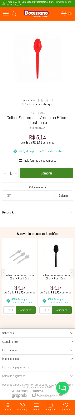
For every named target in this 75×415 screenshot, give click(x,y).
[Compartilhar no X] (46, 100)
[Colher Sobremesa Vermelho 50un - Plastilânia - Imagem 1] (37, 58)
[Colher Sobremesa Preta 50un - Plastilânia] (55, 276)
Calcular (64, 196)
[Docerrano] (36, 13)
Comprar (46, 173)
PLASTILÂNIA (37, 113)
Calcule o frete (37, 187)
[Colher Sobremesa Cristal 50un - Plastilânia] (19, 276)
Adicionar (25, 310)
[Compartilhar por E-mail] (51, 100)
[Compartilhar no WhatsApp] (42, 100)
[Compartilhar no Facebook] (38, 100)
